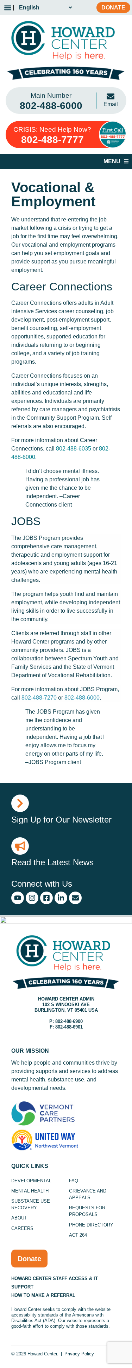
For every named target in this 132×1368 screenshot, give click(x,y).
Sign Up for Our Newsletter (61, 819)
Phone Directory (91, 1225)
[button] (7, 7)
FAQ (73, 1180)
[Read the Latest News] (20, 846)
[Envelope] (75, 898)
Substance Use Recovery (30, 1204)
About (19, 1218)
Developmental (31, 1180)
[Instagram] (32, 898)
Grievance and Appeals (87, 1194)
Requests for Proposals (87, 1211)
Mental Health (30, 1191)
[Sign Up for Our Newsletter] (20, 803)
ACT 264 (78, 1235)
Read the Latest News (52, 862)
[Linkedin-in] (61, 898)
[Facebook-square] (46, 898)
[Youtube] (17, 898)
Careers (22, 1228)
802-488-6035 (73, 449)
